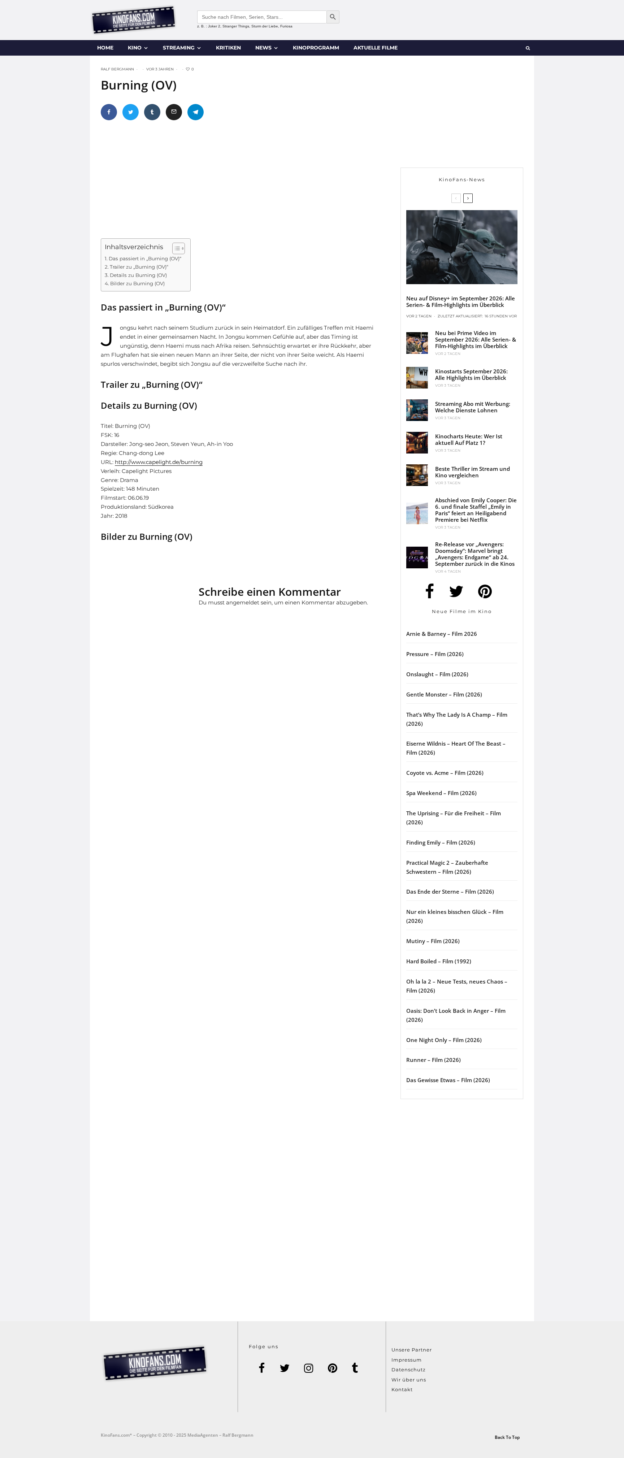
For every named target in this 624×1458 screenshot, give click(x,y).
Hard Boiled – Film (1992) (438, 961)
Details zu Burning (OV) (138, 275)
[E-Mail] (174, 112)
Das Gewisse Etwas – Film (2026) (448, 1080)
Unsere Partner (411, 1350)
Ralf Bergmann (117, 69)
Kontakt (402, 1389)
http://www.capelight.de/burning (159, 462)
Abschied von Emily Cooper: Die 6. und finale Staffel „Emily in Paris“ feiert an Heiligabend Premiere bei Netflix (476, 510)
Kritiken (228, 47)
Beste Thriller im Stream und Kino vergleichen (472, 471)
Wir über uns (408, 1380)
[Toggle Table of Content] (175, 248)
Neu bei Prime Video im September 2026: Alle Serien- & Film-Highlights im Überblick (475, 339)
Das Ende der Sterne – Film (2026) (450, 891)
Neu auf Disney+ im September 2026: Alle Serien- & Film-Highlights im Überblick (460, 301)
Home (105, 47)
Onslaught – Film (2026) (437, 674)
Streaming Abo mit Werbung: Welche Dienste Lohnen (472, 406)
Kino (135, 47)
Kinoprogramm (316, 47)
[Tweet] (130, 112)
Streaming (179, 47)
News (263, 47)
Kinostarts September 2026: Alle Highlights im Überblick (471, 374)
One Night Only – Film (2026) (444, 1039)
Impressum (406, 1360)
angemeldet (242, 602)
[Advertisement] (249, 182)
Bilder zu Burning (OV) (137, 283)
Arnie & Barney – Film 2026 (441, 633)
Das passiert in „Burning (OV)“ (145, 258)
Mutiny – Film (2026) (433, 941)
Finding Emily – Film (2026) (440, 842)
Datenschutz (408, 1369)
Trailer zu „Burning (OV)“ (139, 267)
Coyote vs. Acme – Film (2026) (445, 772)
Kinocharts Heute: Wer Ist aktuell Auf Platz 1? (468, 439)
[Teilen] (109, 112)
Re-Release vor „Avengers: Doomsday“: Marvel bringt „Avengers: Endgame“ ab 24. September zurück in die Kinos (475, 554)
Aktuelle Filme (376, 47)
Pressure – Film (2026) (435, 654)
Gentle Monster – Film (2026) (444, 694)
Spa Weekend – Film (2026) (441, 793)
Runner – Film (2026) (433, 1059)
